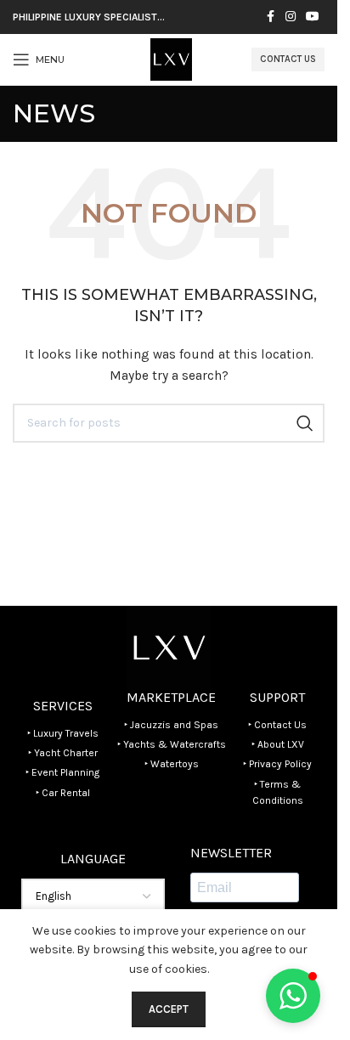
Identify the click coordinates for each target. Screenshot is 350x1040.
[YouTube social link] (313, 17)
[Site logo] (171, 58)
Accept (169, 1009)
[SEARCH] (305, 423)
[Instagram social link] (290, 17)
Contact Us (288, 59)
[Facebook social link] (270, 17)
